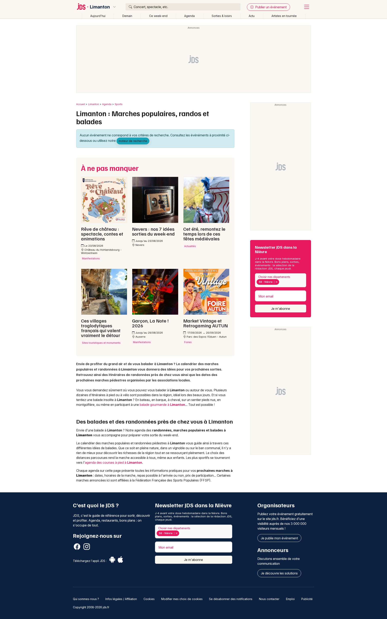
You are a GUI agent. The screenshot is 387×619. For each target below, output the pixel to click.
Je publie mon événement (279, 538)
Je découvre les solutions (279, 573)
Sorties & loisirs (222, 16)
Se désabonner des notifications (230, 599)
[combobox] (280, 280)
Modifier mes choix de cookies (182, 599)
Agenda (189, 16)
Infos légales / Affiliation (121, 599)
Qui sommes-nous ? (86, 599)
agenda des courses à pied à (113, 462)
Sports (119, 104)
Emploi (290, 599)
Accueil (80, 104)
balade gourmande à (162, 405)
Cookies (149, 599)
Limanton (100, 7)
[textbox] (281, 282)
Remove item (276, 282)
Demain (127, 16)
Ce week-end (158, 16)
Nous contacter (269, 599)
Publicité (307, 599)
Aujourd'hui (97, 16)
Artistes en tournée (284, 16)
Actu (252, 16)
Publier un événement (270, 7)
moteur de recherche (133, 141)
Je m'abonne (280, 309)
